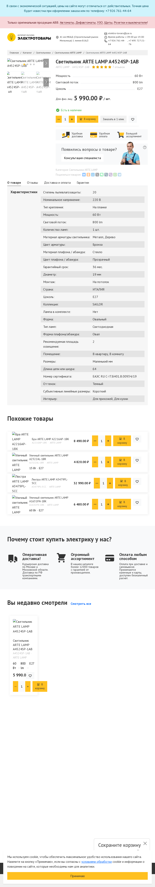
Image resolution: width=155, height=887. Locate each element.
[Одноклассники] (88, 174)
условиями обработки (96, 862)
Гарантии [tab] (83, 182)
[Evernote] (102, 174)
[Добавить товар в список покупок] (133, 119)
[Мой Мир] (93, 174)
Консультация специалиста (82, 158)
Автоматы (67, 22)
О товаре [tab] (14, 182)
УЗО (100, 22)
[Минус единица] (59, 119)
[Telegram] (119, 174)
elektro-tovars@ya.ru (120, 33)
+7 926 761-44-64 (116, 42)
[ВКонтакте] (84, 174)
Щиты (108, 22)
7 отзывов (118, 67)
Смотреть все (81, 604)
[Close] (145, 843)
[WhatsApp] (115, 174)
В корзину (89, 119)
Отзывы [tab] (32, 182)
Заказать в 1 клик (113, 119)
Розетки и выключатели (130, 22)
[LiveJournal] (106, 174)
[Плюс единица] (72, 119)
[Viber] (110, 174)
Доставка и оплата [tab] (57, 182)
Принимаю (77, 876)
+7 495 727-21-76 (137, 42)
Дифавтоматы (85, 22)
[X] (97, 174)
